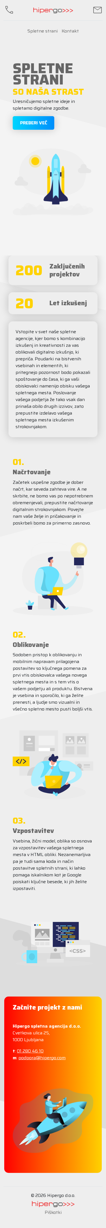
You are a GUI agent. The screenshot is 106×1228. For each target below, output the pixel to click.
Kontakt (70, 30)
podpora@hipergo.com (42, 1057)
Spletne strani (42, 30)
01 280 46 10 (30, 1050)
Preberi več (33, 122)
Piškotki (53, 1212)
